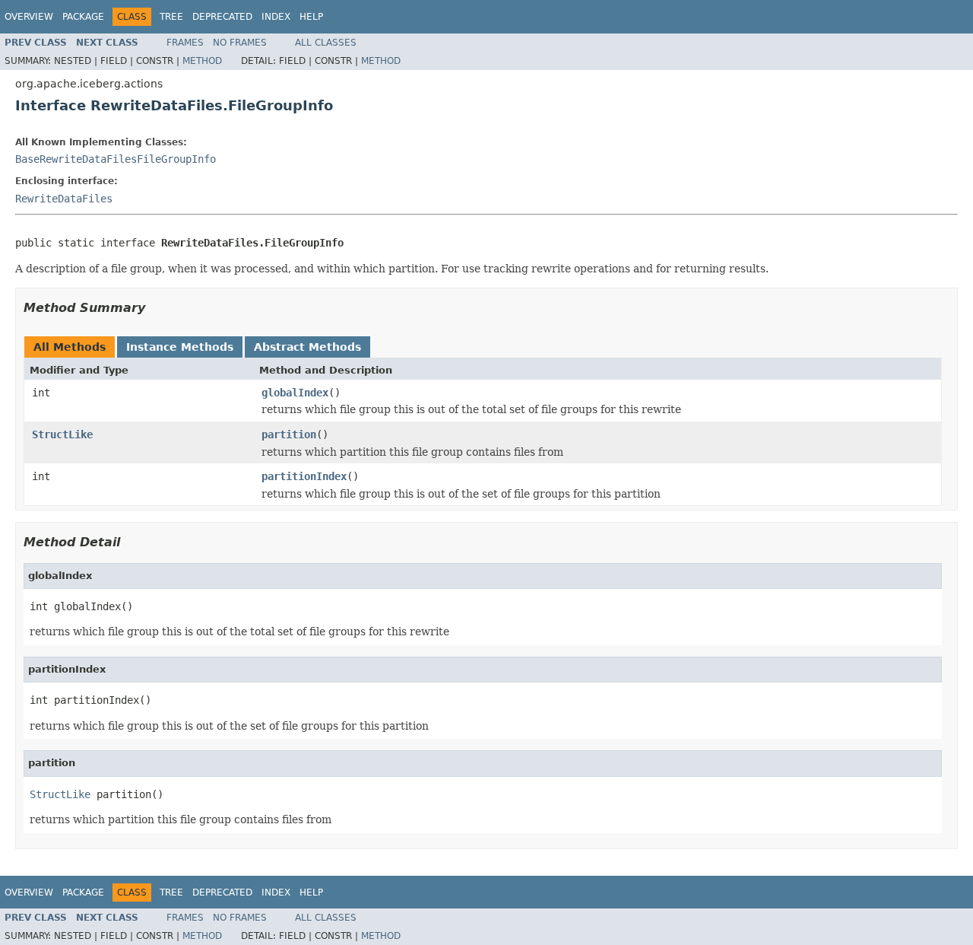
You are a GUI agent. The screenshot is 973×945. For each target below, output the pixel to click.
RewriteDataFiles (64, 198)
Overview (29, 16)
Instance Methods (179, 347)
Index (275, 16)
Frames (185, 42)
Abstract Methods (307, 347)
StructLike (62, 434)
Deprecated (222, 16)
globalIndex (294, 393)
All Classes (326, 42)
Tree (171, 16)
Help (311, 16)
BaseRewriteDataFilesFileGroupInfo (115, 159)
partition (288, 434)
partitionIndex (304, 476)
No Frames (240, 42)
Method (202, 61)
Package (83, 16)
